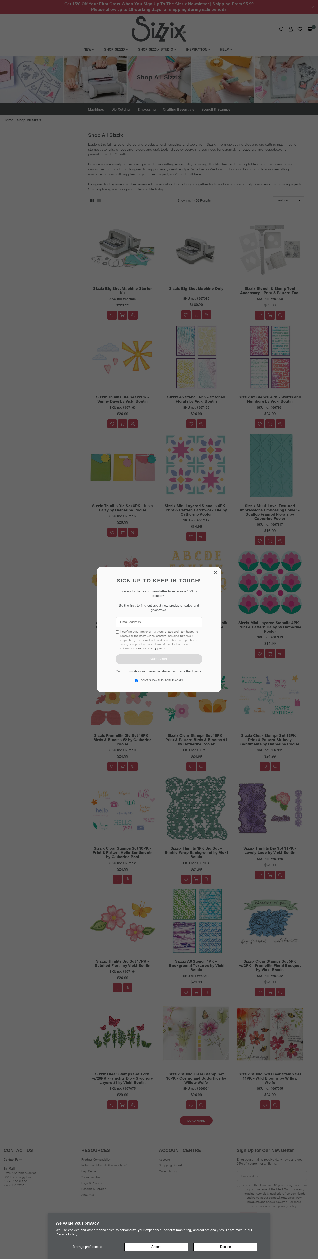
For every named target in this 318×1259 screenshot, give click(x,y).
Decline (225, 1247)
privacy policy (156, 648)
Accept (156, 1247)
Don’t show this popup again (162, 680)
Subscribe (159, 659)
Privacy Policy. (67, 1234)
